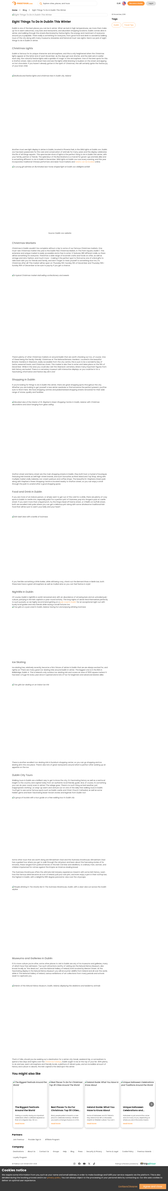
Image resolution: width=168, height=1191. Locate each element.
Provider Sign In (34, 1139)
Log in (151, 3)
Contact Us (44, 1151)
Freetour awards (144, 1151)
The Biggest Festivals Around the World (27, 1109)
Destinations (18, 1151)
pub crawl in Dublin (68, 602)
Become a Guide (136, 3)
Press (80, 1151)
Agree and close (152, 1186)
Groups (56, 1151)
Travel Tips (128, 25)
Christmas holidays (53, 1061)
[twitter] (89, 1163)
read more (19, 1123)
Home (14, 10)
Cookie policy (127, 1151)
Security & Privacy (94, 1151)
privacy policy (54, 1177)
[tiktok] (94, 1163)
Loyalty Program (20, 1157)
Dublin (116, 25)
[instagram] (74, 1163)
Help (65, 1151)
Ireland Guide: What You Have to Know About (101, 1109)
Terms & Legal (112, 1151)
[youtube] (84, 1163)
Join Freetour (18, 1139)
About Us (31, 1151)
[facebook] (79, 1163)
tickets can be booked (84, 162)
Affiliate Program (52, 1139)
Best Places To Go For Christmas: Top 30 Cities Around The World (65, 1110)
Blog (25, 10)
